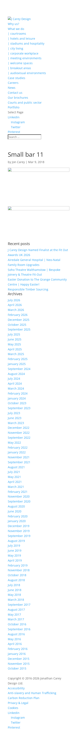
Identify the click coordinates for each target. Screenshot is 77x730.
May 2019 (14, 555)
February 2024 (18, 393)
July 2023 (14, 413)
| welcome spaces (20, 63)
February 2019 (18, 565)
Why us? (13, 24)
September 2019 (19, 536)
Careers (13, 83)
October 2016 (17, 624)
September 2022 (19, 438)
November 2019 (19, 531)
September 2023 (19, 408)
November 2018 (19, 570)
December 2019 (18, 526)
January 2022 (17, 452)
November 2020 (19, 496)
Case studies (16, 78)
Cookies (13, 708)
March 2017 (16, 619)
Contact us (15, 93)
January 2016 (17, 654)
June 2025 (14, 339)
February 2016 (18, 649)
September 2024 (19, 369)
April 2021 (15, 482)
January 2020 (17, 521)
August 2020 (16, 506)
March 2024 (16, 388)
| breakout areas (19, 68)
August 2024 (16, 374)
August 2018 (16, 580)
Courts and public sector (25, 102)
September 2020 (19, 501)
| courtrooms (17, 34)
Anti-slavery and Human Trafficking (32, 693)
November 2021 (19, 457)
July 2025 (14, 334)
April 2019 (15, 560)
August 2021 (16, 467)
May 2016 (14, 639)
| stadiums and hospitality (26, 43)
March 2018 (16, 600)
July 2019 (14, 546)
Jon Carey (18, 162)
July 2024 (14, 378)
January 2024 (17, 398)
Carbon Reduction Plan (23, 698)
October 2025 (17, 325)
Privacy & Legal (18, 703)
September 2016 (19, 629)
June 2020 (14, 511)
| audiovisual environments (27, 73)
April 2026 (15, 305)
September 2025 (19, 329)
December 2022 (18, 428)
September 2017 (19, 605)
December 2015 (18, 659)
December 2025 (18, 320)
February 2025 (18, 359)
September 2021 (19, 462)
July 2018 (14, 585)
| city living (15, 48)
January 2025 (17, 364)
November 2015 (19, 664)
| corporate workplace (23, 53)
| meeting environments (24, 58)
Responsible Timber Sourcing (28, 289)
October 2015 (17, 668)
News (11, 88)
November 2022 (19, 433)
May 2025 (14, 344)
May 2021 (14, 477)
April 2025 (15, 349)
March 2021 (16, 487)
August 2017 (16, 609)
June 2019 (14, 550)
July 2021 (14, 472)
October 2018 (17, 575)
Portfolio (13, 107)
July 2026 (14, 300)
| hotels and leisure (21, 38)
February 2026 (18, 315)
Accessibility (16, 688)
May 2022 (14, 442)
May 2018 (14, 595)
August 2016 (16, 634)
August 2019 (16, 541)
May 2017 (14, 614)
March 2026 (16, 310)
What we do (16, 29)
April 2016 (15, 644)
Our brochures (18, 98)
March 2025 (16, 354)
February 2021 (18, 492)
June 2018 (14, 590)
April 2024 (15, 383)
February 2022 (18, 447)
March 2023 (16, 423)
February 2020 (18, 516)
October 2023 (17, 403)
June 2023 (14, 418)
